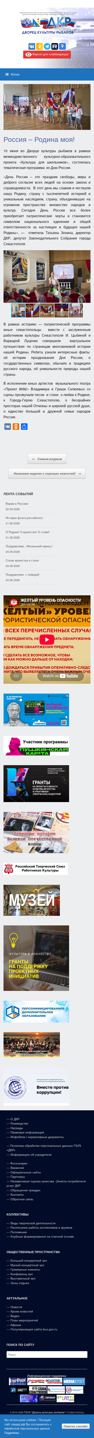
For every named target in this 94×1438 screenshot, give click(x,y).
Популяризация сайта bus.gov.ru (33, 1329)
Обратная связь (21, 1199)
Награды (16, 1128)
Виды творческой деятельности (33, 1223)
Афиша (15, 1325)
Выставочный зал (22, 1278)
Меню (15, 74)
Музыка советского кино (22, 574)
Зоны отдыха (19, 1283)
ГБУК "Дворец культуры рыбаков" (44, 1412)
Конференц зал (21, 1274)
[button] (86, 276)
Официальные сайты (25, 1172)
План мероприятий (24, 1320)
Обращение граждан (25, 1190)
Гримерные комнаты (25, 1269)
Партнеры (17, 1176)
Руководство (19, 1123)
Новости (16, 1307)
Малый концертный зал (27, 1265)
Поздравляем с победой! (23, 560)
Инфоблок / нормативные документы (37, 1137)
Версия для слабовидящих (50, 54)
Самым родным (47, 458)
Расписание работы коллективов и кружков (41, 1227)
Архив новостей (21, 1311)
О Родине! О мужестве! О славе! (28, 518)
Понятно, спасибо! (76, 1426)
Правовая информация (27, 1132)
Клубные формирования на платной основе (42, 1236)
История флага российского (24, 503)
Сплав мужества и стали (22, 546)
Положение (18, 1232)
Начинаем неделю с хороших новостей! (47, 473)
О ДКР (14, 1119)
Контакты (17, 1194)
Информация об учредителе (31, 1154)
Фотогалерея (18, 1163)
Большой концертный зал (28, 1260)
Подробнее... (12, 1433)
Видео (14, 1316)
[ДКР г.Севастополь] (47, 23)
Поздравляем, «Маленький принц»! (29, 532)
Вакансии (17, 1167)
